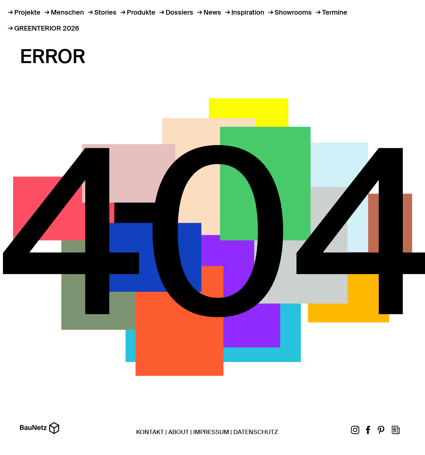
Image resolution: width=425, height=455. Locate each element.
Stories (105, 12)
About (178, 432)
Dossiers (179, 12)
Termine (334, 12)
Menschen (67, 12)
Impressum (211, 432)
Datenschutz (255, 432)
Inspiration (247, 12)
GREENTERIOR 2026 (46, 28)
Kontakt (150, 432)
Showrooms (293, 12)
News (212, 12)
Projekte (27, 12)
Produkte (141, 12)
